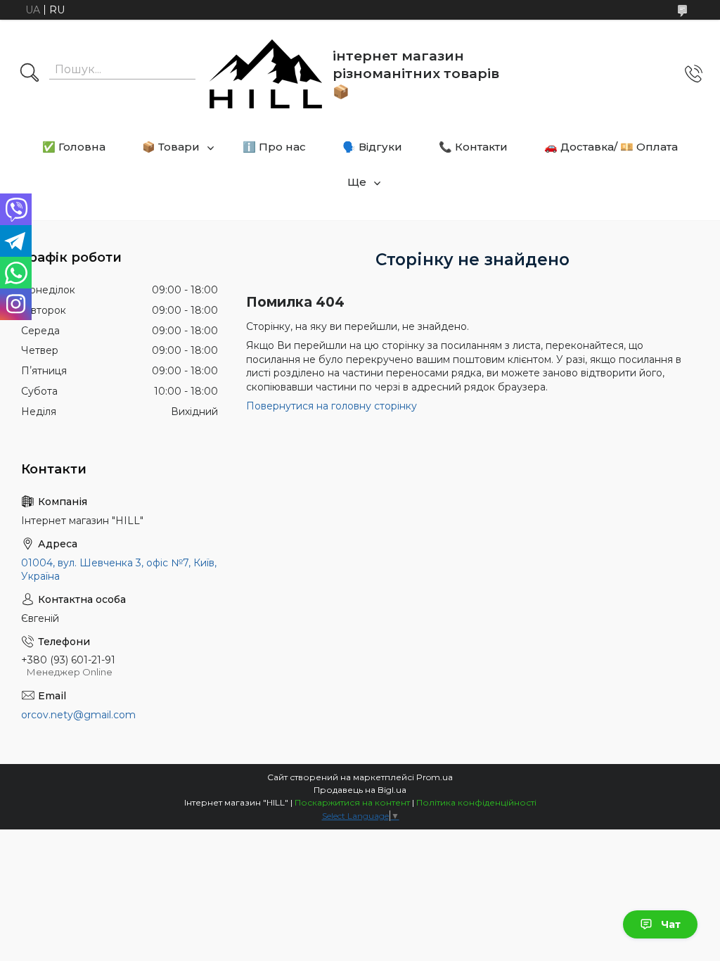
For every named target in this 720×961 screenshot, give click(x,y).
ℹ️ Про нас (274, 146)
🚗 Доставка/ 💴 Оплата (611, 146)
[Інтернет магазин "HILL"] (266, 73)
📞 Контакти (473, 146)
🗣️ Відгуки (372, 146)
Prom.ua (434, 777)
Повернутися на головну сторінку (331, 406)
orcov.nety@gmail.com (78, 714)
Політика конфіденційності (476, 802)
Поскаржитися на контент (352, 802)
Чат (671, 924)
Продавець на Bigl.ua (360, 789)
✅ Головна (73, 146)
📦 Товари (171, 146)
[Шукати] (29, 74)
